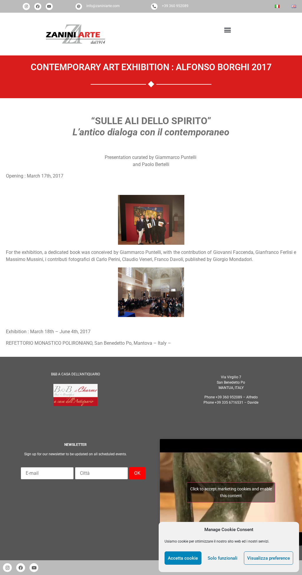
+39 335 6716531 (229, 402)
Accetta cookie (183, 558)
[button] (226, 30)
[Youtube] (49, 6)
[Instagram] (26, 6)
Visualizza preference (268, 558)
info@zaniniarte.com (103, 6)
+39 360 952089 (175, 6)
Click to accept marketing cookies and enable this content (231, 492)
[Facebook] (37, 6)
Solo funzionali (222, 558)
